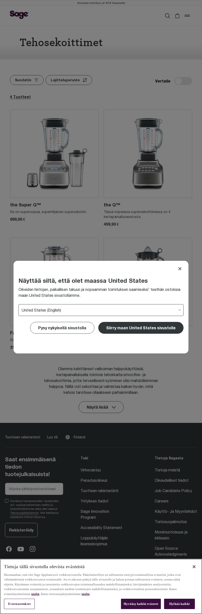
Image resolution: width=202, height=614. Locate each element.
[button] (141, 328)
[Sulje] (194, 566)
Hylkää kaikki (179, 604)
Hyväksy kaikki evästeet (141, 604)
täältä (35, 594)
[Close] (180, 269)
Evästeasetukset (19, 604)
